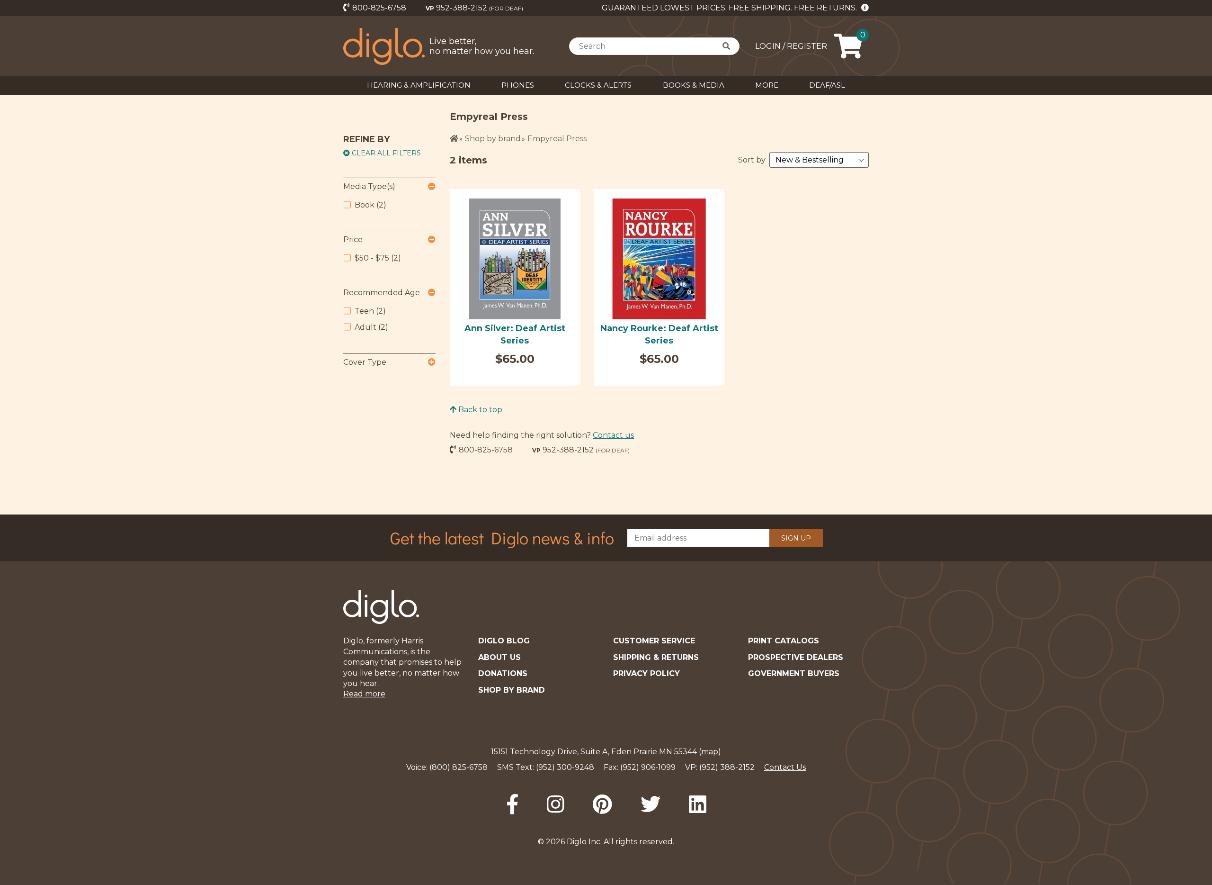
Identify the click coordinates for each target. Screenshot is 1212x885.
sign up (796, 538)
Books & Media (693, 85)
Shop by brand (493, 138)
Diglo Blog (504, 640)
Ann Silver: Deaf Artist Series (514, 334)
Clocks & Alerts (598, 85)
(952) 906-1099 (648, 767)
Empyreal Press (557, 138)
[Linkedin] (697, 804)
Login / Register (791, 46)
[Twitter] (650, 804)
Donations (502, 673)
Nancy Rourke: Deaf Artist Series (659, 334)
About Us (499, 657)
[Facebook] (512, 804)
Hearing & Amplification (419, 85)
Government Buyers (793, 673)
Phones (517, 85)
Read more (364, 693)
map (709, 751)
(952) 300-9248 (565, 767)
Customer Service (654, 640)
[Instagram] (555, 804)
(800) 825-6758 (458, 767)
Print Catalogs (783, 640)
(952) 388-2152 (727, 767)
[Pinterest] (602, 804)
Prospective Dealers (795, 657)
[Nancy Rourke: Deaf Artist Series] (659, 259)
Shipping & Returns (656, 657)
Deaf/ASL (827, 85)
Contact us (613, 435)
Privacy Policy (646, 673)
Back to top (479, 409)
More (766, 85)
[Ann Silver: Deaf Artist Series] (514, 259)
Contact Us (785, 767)
